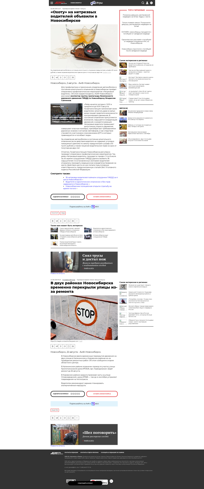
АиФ (80, 341)
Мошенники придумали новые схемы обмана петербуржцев (140, 111)
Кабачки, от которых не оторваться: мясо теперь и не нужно (140, 125)
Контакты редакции (71, 452)
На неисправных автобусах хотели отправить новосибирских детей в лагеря (71, 236)
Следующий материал (85, 483)
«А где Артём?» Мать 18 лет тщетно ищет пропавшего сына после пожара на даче (140, 93)
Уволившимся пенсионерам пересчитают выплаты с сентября (139, 132)
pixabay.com (107, 72)
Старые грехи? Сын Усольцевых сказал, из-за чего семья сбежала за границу (140, 100)
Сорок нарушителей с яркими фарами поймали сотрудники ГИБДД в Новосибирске (70, 230)
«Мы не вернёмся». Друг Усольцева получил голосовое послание (139, 139)
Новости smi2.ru (58, 273)
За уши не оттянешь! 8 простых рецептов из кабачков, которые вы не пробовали (141, 64)
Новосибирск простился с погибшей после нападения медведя (136, 50)
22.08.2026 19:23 (56, 280)
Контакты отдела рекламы (89, 452)
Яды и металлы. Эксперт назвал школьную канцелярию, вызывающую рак (139, 86)
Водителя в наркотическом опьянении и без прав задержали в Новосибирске (86, 183)
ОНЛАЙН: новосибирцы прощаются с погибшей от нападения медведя (136, 33)
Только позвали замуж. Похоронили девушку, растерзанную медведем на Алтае (136, 24)
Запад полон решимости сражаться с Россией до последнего (140, 118)
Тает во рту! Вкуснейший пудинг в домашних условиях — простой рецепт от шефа (140, 71)
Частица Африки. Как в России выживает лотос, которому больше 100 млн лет (140, 314)
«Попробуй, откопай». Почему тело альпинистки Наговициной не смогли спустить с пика (140, 300)
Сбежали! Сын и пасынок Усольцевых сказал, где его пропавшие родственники (141, 321)
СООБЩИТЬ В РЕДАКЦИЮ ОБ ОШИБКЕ (112, 452)
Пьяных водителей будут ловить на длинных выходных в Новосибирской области (70, 243)
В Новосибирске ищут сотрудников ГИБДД (100, 236)
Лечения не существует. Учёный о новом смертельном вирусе (140, 286)
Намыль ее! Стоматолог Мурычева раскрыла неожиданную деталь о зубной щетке (140, 293)
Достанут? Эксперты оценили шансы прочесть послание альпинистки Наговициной (141, 78)
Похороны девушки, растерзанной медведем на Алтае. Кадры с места (136, 16)
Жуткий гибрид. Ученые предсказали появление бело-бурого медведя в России (141, 307)
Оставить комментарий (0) (102, 196)
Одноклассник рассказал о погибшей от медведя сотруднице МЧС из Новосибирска (136, 41)
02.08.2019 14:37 (56, 8)
